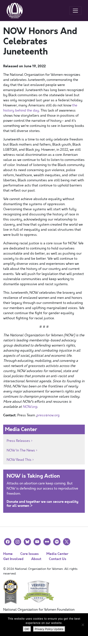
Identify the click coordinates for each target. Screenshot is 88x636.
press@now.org (48, 415)
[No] (83, 625)
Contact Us (57, 558)
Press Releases (18, 440)
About (36, 558)
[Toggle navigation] (75, 10)
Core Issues (29, 553)
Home (8, 553)
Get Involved (13, 558)
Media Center (57, 553)
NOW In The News (21, 450)
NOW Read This (19, 459)
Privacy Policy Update (49, 629)
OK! (27, 629)
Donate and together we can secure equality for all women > (42, 503)
